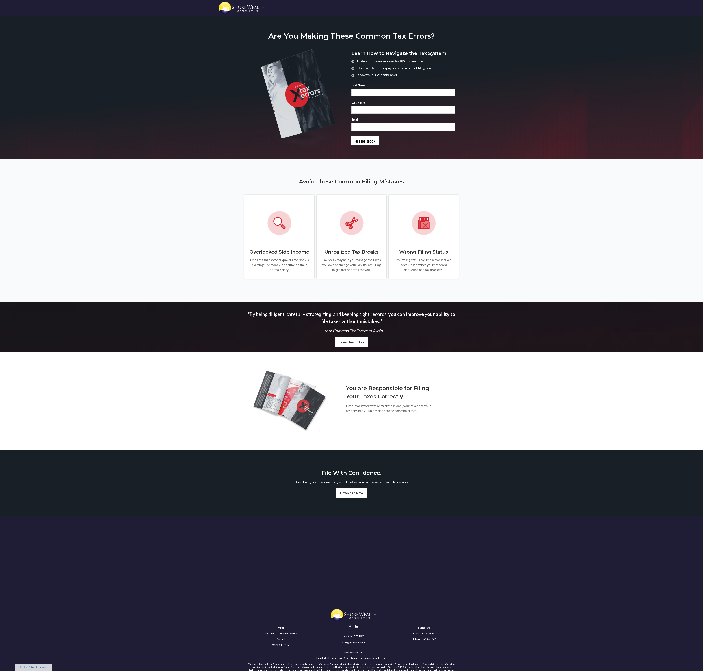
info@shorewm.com (353, 642)
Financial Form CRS (353, 652)
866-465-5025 (430, 639)
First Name (358, 85)
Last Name (358, 102)
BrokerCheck (381, 658)
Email (355, 119)
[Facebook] (350, 626)
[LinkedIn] (356, 626)
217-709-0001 (428, 633)
